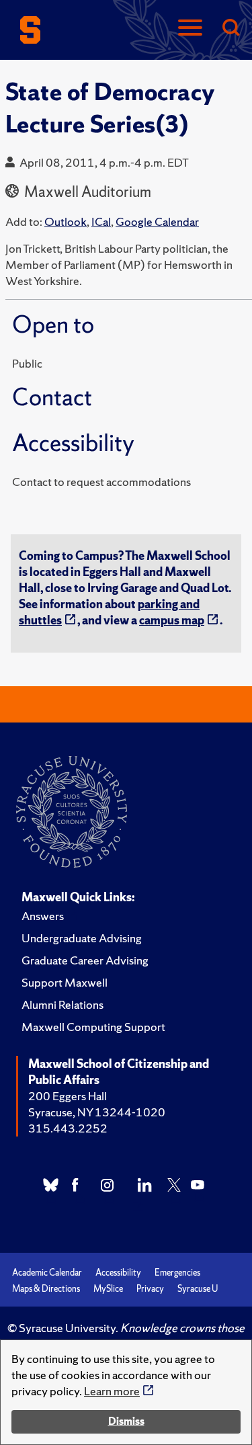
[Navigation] (190, 28)
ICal (101, 221)
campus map (171, 620)
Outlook (65, 221)
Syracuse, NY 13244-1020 (96, 1112)
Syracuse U (197, 1288)
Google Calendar (157, 221)
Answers (43, 915)
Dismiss (126, 1421)
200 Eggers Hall (67, 1096)
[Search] (230, 28)
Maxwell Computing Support (93, 1026)
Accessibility (118, 1272)
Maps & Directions (46, 1288)
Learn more (112, 1391)
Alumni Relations (62, 1004)
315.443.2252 (68, 1128)
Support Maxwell (65, 982)
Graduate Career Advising (85, 960)
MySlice (108, 1288)
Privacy (150, 1288)
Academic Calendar (47, 1272)
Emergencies (177, 1272)
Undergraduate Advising (82, 938)
